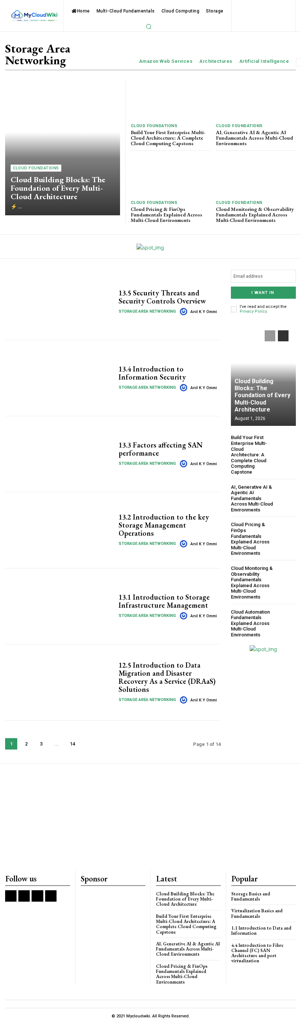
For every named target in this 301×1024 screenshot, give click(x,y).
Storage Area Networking (147, 311)
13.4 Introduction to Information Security (152, 373)
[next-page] (88, 744)
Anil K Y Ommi (204, 311)
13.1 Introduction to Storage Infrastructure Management (164, 601)
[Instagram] (24, 896)
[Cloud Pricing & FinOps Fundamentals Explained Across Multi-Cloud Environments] (171, 176)
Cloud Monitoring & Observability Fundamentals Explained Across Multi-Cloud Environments (255, 215)
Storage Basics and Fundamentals (250, 896)
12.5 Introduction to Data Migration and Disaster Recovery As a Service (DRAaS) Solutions (167, 677)
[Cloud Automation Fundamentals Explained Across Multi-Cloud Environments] (286, 619)
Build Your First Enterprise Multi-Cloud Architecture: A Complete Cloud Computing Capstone (168, 138)
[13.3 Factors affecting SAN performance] (59, 454)
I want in (262, 292)
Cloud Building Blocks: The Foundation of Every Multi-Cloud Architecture (58, 188)
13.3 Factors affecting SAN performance (161, 449)
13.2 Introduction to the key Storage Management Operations (164, 525)
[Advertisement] (150, 817)
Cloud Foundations (36, 168)
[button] (148, 26)
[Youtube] (51, 896)
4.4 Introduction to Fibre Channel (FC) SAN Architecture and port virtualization (257, 953)
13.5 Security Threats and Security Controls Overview (162, 297)
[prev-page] (270, 335)
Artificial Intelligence (264, 61)
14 (72, 744)
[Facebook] (11, 896)
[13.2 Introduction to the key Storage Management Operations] (59, 530)
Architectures (215, 61)
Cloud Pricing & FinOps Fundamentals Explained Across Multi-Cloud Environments (166, 215)
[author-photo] (184, 311)
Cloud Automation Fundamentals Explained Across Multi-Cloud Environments (250, 623)
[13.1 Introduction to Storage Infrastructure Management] (59, 606)
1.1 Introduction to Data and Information (261, 930)
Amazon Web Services (166, 61)
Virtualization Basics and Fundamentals (257, 913)
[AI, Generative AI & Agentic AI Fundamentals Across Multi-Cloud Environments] (256, 99)
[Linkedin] (37, 896)
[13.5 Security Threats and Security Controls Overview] (59, 302)
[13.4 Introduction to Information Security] (59, 378)
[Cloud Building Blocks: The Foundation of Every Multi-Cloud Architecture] (62, 147)
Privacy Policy (253, 311)
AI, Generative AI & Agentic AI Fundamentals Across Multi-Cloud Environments (254, 138)
